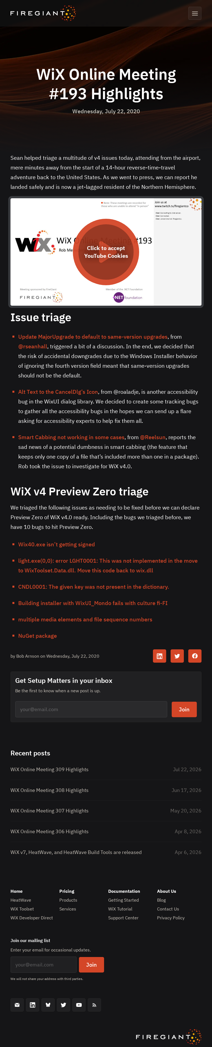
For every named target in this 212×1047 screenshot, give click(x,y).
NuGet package (37, 635)
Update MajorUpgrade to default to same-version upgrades (93, 336)
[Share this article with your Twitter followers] (177, 656)
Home (16, 891)
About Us (166, 891)
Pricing (66, 891)
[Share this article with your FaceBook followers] (195, 656)
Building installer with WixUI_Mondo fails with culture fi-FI (93, 603)
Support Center (123, 917)
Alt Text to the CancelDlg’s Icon (58, 391)
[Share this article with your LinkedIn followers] (159, 656)
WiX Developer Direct (31, 917)
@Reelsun (153, 437)
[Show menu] (195, 13)
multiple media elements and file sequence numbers (85, 619)
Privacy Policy (171, 917)
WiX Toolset (22, 909)
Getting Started (123, 900)
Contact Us (168, 909)
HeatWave (20, 900)
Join (184, 709)
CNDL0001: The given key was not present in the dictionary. (93, 586)
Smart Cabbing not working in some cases (71, 437)
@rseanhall (32, 346)
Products (68, 900)
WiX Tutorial (120, 909)
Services (67, 909)
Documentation (124, 891)
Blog (161, 900)
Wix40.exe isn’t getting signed (56, 544)
